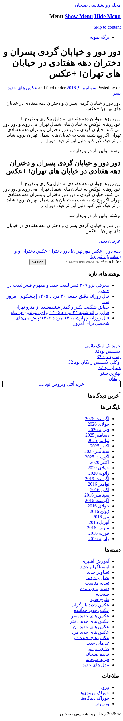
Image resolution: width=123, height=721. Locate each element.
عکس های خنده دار (91, 637)
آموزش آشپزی (95, 561)
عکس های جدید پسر (90, 615)
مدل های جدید (96, 664)
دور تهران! (80, 251)
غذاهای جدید (97, 643)
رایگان (115, 378)
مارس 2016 (98, 527)
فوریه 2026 (98, 429)
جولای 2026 (98, 424)
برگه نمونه (99, 37)
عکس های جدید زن (91, 626)
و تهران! (98, 256)
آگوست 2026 (97, 418)
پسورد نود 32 (109, 356)
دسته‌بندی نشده (94, 588)
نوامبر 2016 (98, 484)
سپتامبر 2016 (96, 495)
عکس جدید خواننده (91, 610)
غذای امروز (98, 648)
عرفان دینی (110, 241)
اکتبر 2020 (99, 462)
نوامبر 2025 (98, 440)
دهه (117, 251)
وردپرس (101, 703)
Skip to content (107, 27)
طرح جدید (99, 599)
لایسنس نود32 (108, 351)
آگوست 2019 (97, 478)
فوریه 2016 (98, 533)
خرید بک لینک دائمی (102, 345)
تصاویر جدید (98, 572)
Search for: (111, 261)
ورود (104, 687)
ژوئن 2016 (99, 511)
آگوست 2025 (97, 456)
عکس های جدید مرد (90, 632)
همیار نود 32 (109, 367)
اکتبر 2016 (99, 489)
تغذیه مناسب (97, 583)
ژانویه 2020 (98, 473)
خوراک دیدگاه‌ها (94, 698)
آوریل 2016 (99, 522)
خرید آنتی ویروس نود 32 (61, 384)
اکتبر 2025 (99, 445)
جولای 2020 (98, 467)
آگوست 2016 (97, 500)
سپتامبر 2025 (96, 451)
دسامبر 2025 (97, 435)
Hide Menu (107, 16)
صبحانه (102, 594)
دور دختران (59, 251)
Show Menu (79, 16)
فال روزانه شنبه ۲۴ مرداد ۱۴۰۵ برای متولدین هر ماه (60, 312)
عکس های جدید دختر (89, 621)
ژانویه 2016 (98, 538)
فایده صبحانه (97, 654)
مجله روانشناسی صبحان (98, 5)
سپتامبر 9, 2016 (81, 87)
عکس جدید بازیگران (90, 604)
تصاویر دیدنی (97, 577)
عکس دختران (34, 251)
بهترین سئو (110, 373)
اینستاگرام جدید (94, 566)
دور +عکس (102, 251)
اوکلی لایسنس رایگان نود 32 (94, 362)
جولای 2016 (98, 505)
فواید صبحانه (97, 659)
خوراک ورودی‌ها (94, 692)
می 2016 (101, 516)
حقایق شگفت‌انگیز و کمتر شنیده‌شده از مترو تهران (62, 307)
